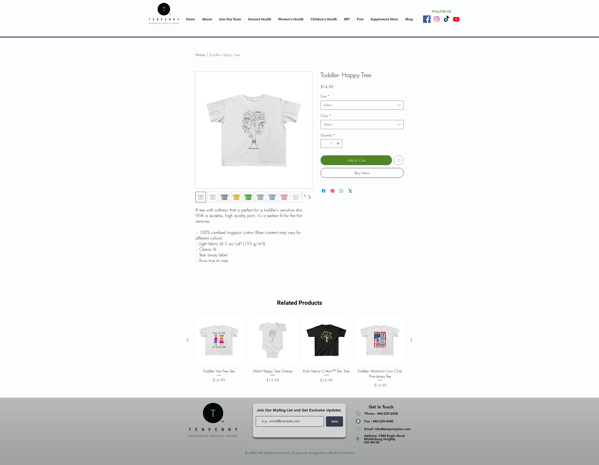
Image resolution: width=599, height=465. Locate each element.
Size (325, 96)
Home (200, 54)
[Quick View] (219, 340)
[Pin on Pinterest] (332, 191)
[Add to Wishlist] (399, 160)
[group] (299, 354)
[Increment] (338, 143)
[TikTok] (446, 19)
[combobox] (362, 105)
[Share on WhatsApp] (341, 191)
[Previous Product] (187, 340)
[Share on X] (350, 191)
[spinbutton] (331, 143)
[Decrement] (324, 143)
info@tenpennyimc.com (393, 429)
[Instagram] (436, 19)
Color (326, 115)
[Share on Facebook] (323, 191)
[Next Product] (411, 340)
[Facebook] (427, 19)
